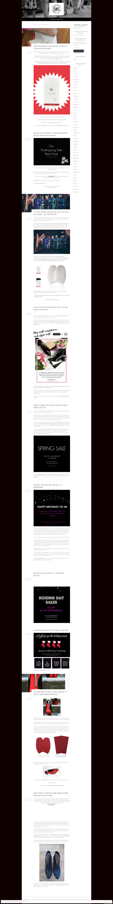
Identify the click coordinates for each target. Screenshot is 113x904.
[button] (38, 269)
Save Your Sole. (41, 257)
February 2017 (75, 121)
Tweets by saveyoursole (77, 28)
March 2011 (75, 169)
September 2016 (76, 132)
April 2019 (75, 70)
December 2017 (76, 101)
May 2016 (74, 135)
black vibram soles (59, 885)
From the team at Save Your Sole (40, 183)
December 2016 (76, 127)
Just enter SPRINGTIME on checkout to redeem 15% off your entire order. (52, 119)
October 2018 (75, 84)
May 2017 (74, 115)
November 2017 (76, 104)
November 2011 (76, 160)
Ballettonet (53, 321)
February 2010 (75, 189)
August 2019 (75, 67)
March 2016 (75, 138)
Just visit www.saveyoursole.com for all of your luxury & (46, 125)
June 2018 (75, 87)
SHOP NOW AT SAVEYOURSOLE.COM (56, 19)
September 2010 (76, 172)
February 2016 (75, 141)
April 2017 (75, 118)
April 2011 (75, 166)
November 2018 (76, 82)
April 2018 (75, 90)
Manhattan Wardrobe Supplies (58, 785)
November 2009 (76, 192)
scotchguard (52, 834)
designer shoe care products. (62, 125)
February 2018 (75, 96)
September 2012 (76, 158)
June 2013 (75, 149)
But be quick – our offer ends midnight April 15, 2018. (52, 122)
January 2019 (75, 76)
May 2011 (74, 163)
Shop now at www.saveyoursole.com (52, 299)
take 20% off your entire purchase (48, 423)
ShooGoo (51, 732)
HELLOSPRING (48, 429)
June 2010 (75, 177)
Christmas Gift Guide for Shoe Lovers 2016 (41, 670)
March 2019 (75, 73)
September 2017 (76, 107)
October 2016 (75, 129)
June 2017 (75, 113)
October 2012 (75, 155)
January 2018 (75, 98)
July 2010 (74, 175)
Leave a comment (29, 53)
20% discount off (56, 474)
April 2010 (75, 183)
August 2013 (75, 146)
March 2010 (75, 186)
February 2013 (75, 152)
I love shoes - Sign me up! (79, 51)
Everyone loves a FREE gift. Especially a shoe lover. (51, 630)
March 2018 (75, 93)
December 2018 (76, 79)
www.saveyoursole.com (51, 187)
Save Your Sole (59, 56)
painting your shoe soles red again (57, 425)
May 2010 (74, 180)
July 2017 (74, 110)
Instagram (48, 390)
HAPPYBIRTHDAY (41, 558)
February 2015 (75, 144)
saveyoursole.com (37, 475)
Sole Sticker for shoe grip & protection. (55, 58)
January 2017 (75, 124)
